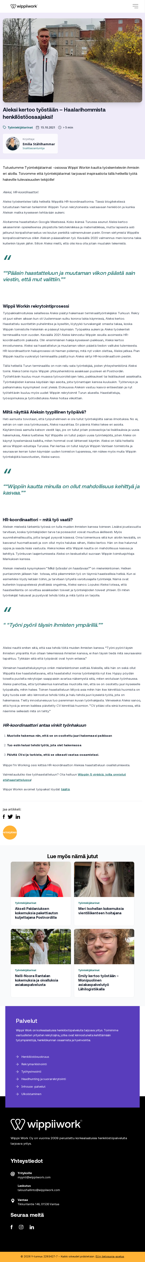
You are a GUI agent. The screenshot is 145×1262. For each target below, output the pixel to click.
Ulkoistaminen (31, 1094)
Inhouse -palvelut (33, 1086)
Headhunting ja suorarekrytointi (43, 1079)
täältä (65, 789)
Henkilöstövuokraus (35, 1057)
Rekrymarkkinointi (34, 1064)
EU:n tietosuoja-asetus (110, 1256)
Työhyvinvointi (31, 1071)
